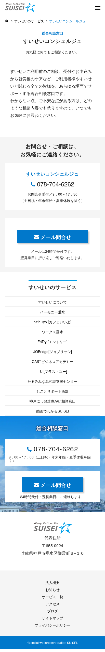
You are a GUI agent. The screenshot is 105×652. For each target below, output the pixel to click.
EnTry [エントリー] (52, 341)
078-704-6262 (55, 183)
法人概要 (52, 582)
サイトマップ (52, 618)
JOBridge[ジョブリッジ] (52, 351)
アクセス (52, 603)
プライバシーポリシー (52, 625)
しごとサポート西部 (52, 391)
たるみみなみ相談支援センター (52, 381)
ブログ (52, 610)
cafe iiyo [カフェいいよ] (52, 321)
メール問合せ (56, 237)
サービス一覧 (52, 596)
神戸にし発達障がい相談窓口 (52, 401)
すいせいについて (52, 302)
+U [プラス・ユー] (52, 371)
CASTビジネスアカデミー (52, 361)
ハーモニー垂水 (52, 311)
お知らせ (52, 589)
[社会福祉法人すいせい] (24, 7)
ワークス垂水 (52, 331)
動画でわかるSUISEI (52, 411)
